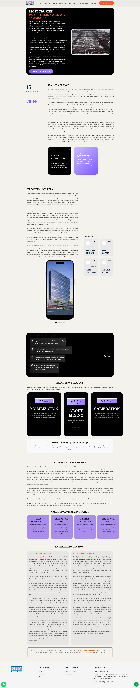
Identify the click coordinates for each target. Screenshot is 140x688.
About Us (47, 3)
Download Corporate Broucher (41, 71)
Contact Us (93, 3)
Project (41, 677)
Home (40, 3)
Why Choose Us (73, 3)
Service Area (84, 3)
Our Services (63, 3)
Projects (54, 3)
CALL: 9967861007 (107, 3)
